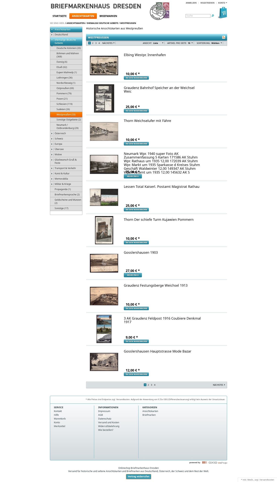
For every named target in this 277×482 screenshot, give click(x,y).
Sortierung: (203, 43)
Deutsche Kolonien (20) (69, 48)
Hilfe (56, 415)
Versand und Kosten (108, 422)
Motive (58, 154)
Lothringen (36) (65, 77)
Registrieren (207, 3)
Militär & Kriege (63, 184)
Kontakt (58, 411)
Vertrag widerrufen (138, 476)
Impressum (104, 411)
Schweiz (59, 138)
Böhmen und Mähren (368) (68, 55)
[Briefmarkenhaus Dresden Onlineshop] (90, 7)
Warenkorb (60, 418)
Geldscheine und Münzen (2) (68, 201)
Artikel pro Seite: (177, 43)
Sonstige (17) (61, 208)
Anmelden (191, 3)
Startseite (60, 16)
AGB (100, 415)
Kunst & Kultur (62, 173)
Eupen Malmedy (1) (67, 72)
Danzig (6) (62, 61)
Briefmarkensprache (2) (67, 194)
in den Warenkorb (136, 77)
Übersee (59, 149)
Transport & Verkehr (65, 168)
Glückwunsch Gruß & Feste (66, 161)
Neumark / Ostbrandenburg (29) (68, 126)
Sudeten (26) (63, 109)
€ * (133, 74)
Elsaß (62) (62, 67)
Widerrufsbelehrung (108, 426)
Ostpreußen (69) (65, 88)
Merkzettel (59, 426)
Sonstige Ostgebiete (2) (69, 119)
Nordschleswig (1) (66, 83)
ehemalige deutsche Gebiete (102, 23)
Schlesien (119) (65, 104)
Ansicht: (147, 43)
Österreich (60, 133)
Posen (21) (62, 98)
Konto (57, 422)
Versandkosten (266, 479)
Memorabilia (61, 178)
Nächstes (107, 43)
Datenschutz (104, 418)
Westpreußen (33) (66, 114)
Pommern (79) (64, 93)
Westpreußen (128, 23)
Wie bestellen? (105, 430)
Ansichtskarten (83, 16)
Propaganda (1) (63, 189)
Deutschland (61, 34)
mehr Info (133, 176)
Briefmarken (108, 16)
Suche (189, 15)
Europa (58, 143)
